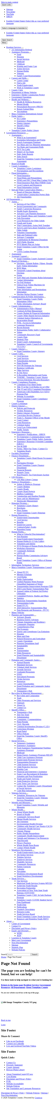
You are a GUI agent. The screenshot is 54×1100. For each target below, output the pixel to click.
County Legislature (19, 166)
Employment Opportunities (28, 517)
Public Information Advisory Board (31, 304)
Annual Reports (23, 662)
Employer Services (24, 859)
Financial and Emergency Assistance (32, 772)
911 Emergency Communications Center (33, 437)
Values (19, 332)
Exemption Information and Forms (31, 140)
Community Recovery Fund (28, 335)
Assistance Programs (20, 52)
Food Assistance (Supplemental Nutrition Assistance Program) (34, 749)
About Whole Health (25, 812)
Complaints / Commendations (29, 719)
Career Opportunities (25, 684)
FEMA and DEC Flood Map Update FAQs (35, 180)
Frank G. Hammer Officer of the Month (33, 418)
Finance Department (20, 456)
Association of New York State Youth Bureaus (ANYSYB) (32, 891)
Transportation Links (25, 603)
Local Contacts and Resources (29, 185)
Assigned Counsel (19, 256)
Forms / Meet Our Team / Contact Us (32, 449)
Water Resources (24, 653)
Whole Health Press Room (28, 845)
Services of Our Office (26, 204)
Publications (22, 907)
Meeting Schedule (24, 574)
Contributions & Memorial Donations (32, 240)
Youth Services (18, 878)
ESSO (19, 674)
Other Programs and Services (29, 700)
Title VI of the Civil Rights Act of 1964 (33, 387)
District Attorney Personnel (28, 413)
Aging (14, 202)
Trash (19, 698)
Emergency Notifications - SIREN (31, 434)
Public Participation (25, 579)
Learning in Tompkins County (24, 938)
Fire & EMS (22, 446)
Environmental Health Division (30, 824)
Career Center (22, 80)
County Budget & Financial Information (33, 313)
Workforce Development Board (30, 874)
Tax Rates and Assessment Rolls (30, 147)
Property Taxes (23, 472)
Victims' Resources (25, 411)
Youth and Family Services (28, 779)
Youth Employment (25, 85)
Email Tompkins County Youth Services (33, 916)
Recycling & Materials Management (26, 693)
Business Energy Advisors (28, 620)
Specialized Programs (26, 677)
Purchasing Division (25, 463)
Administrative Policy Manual (29, 308)
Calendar (20, 869)
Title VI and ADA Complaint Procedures (34, 389)
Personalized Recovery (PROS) (30, 107)
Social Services (23, 59)
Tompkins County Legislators (29, 168)
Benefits (20, 522)
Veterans (20, 73)
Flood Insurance (23, 175)
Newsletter (21, 871)
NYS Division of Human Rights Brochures (35, 546)
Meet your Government (21, 940)
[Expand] (30, 52)
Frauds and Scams (24, 223)
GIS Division (17, 477)
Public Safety (17, 116)
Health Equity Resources (27, 211)
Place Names (22, 510)
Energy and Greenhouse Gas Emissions (33, 631)
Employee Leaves (24, 525)
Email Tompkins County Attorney (31, 351)
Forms (19, 275)
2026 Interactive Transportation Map (32, 608)
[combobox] (14, 28)
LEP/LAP (21, 553)
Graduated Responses (26, 672)
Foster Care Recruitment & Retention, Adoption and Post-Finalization (32, 775)
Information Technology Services (25, 565)
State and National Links (27, 235)
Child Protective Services (27, 767)
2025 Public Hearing (25, 242)
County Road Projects (26, 491)
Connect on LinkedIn (15, 1043)
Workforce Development (22, 850)
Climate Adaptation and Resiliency (31, 622)
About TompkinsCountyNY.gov (19, 1074)
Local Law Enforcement (27, 427)
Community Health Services (28, 829)
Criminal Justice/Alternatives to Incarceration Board (30, 319)
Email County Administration (29, 342)
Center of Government (21, 924)
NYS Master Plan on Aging (28, 244)
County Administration (21, 306)
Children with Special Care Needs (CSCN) (34, 826)
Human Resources (19, 515)
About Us (21, 705)
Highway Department (20, 482)
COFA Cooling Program (27, 251)
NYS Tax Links (23, 149)
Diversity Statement (14, 1065)
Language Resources (25, 325)
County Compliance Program (24, 382)
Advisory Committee (25, 237)
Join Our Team (23, 715)
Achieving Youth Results (27, 886)
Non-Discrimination (20, 943)
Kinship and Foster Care (27, 66)
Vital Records (22, 840)
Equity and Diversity (20, 931)
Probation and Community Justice (25, 660)
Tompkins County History (27, 506)
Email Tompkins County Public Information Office (30, 300)
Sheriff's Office (23, 126)
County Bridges (23, 487)
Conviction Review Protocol (28, 415)
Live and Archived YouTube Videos (21, 1046)
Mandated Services (25, 665)
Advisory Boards (24, 617)
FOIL (8, 1081)
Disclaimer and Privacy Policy (24, 928)
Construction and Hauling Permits (31, 496)
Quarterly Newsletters (26, 909)
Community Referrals (26, 551)
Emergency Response (20, 432)
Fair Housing (22, 536)
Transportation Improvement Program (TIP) (35, 586)
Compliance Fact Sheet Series (29, 384)
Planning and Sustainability (23, 615)
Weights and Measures (21, 802)
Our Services (22, 881)
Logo (3, 1025)
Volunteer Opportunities (27, 232)
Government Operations (21, 97)
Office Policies (23, 734)
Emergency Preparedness (27, 121)
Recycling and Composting (28, 696)
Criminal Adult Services (27, 667)
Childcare (21, 64)
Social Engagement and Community (32, 206)
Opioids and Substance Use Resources (33, 838)
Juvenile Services (24, 669)
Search (4, 954)
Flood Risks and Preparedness (29, 178)
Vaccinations (22, 111)
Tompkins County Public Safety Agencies (34, 439)
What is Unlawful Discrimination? (31, 534)
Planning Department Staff (28, 643)
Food (19, 54)
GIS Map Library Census (27, 479)
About (9, 921)
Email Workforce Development (30, 876)
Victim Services (23, 679)
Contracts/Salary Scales (26, 527)
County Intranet (12, 1067)
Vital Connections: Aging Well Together (33, 225)
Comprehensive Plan (25, 627)
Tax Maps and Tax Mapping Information (33, 145)
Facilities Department (20, 453)
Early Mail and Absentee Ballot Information (35, 278)
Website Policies (18, 950)
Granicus (38, 1098)
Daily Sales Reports (25, 154)
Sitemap (15, 945)
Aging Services (23, 69)
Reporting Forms (24, 529)
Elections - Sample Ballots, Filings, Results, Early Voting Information (35, 264)
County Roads (23, 489)
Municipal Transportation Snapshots (32, 601)
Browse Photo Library (15, 1070)
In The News (22, 373)
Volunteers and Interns (26, 544)
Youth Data (21, 905)
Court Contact (22, 420)
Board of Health (18, 164)
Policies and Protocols (26, 408)
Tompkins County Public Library (25, 130)
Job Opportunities (24, 197)
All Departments (13, 199)
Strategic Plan (22, 339)
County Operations (25, 641)
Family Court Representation (29, 76)
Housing (20, 57)
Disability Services (24, 862)
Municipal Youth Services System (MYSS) (34, 883)
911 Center (21, 118)
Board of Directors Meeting (28, 192)
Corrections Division (25, 729)
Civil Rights (22, 577)
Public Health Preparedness (28, 833)
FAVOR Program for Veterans (29, 365)
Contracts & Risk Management (29, 311)
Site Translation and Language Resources (23, 1088)
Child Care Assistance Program (30, 757)
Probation (21, 128)
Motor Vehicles (18, 612)
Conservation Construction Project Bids (33, 194)
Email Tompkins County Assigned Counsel (35, 259)
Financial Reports (24, 470)
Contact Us (21, 707)
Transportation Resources (27, 762)
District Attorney (24, 123)
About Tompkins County (37, 987)
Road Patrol (22, 731)
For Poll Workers (24, 282)
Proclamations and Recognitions (30, 171)
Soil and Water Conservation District (27, 190)
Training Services (24, 857)
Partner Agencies (24, 867)
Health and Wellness (20, 99)
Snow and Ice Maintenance (28, 498)
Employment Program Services (29, 760)
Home (3, 957)
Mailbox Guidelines (25, 494)
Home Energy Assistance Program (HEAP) (35, 755)
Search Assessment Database (29, 142)
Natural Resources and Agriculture (31, 639)
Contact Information (25, 280)
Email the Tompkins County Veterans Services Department (32, 799)
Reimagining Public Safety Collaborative (34, 330)
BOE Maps (21, 268)
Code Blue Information (26, 791)
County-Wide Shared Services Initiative (33, 316)
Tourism (20, 648)
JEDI (19, 935)
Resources (21, 681)
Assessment (16, 135)
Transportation (23, 650)
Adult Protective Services (27, 781)
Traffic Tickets (23, 430)
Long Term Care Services (27, 783)
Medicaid (21, 61)
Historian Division (19, 503)
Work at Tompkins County (28, 88)
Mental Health (23, 104)
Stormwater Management (27, 501)
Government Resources (16, 133)
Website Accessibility (25, 396)
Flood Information (19, 173)
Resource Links (23, 912)
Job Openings (22, 821)
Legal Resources (24, 422)
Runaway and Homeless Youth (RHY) (33, 919)
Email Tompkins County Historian (31, 513)
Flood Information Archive (28, 187)
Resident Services (31, 985)
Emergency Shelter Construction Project (28, 95)
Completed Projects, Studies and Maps (33, 596)
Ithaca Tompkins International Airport (27, 114)
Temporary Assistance (26, 743)
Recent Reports (23, 327)
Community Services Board (28, 817)
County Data (22, 337)
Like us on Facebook (15, 1041)
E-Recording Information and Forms (32, 375)
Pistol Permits (22, 363)
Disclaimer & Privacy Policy (13, 1093)
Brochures (21, 508)
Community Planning (25, 624)
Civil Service (22, 520)
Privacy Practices (24, 843)
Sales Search (22, 156)
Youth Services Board (26, 914)
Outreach (20, 703)
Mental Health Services (26, 819)
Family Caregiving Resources (29, 209)
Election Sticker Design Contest (30, 294)
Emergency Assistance (26, 745)
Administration (23, 717)
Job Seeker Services (25, 855)
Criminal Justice (23, 425)
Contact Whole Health (26, 848)
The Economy (23, 629)
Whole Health (17, 810)
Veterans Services (19, 793)
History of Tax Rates (25, 152)
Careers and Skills (19, 78)
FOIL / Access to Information (29, 323)
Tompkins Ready (24, 451)
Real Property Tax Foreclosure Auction (33, 475)
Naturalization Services (26, 361)
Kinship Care (22, 769)
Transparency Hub (24, 691)
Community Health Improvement (30, 836)
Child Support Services (26, 764)
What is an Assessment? (27, 137)
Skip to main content (9, 2)
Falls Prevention (23, 218)
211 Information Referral (22, 50)
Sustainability (22, 646)
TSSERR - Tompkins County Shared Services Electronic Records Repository (33, 378)
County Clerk (17, 90)
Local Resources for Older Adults (31, 221)
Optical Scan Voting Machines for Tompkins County (31, 286)
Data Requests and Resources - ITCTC (33, 610)
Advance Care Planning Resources (31, 213)
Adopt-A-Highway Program (28, 484)
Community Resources (26, 864)
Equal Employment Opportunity (30, 539)
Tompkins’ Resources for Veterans (31, 795)
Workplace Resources (26, 548)
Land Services (23, 358)
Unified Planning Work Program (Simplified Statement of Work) (30, 583)
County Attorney (18, 349)
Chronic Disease (23, 831)
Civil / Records (23, 724)
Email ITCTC (22, 605)
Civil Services (22, 356)
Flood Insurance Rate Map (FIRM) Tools (34, 183)
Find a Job (21, 83)
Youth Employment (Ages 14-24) (30, 852)
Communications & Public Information (28, 297)
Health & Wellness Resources (29, 102)
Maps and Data (23, 636)
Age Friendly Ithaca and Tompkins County (34, 216)
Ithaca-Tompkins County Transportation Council (32, 567)
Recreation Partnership (26, 888)
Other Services (23, 370)
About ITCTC (23, 572)
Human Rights (23, 71)
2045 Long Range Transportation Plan (32, 589)
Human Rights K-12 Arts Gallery (30, 541)
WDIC (19, 933)
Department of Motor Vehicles (24, 92)
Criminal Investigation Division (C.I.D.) (33, 726)
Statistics (20, 598)
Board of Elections (19, 261)
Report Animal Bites (25, 109)
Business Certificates (25, 368)
